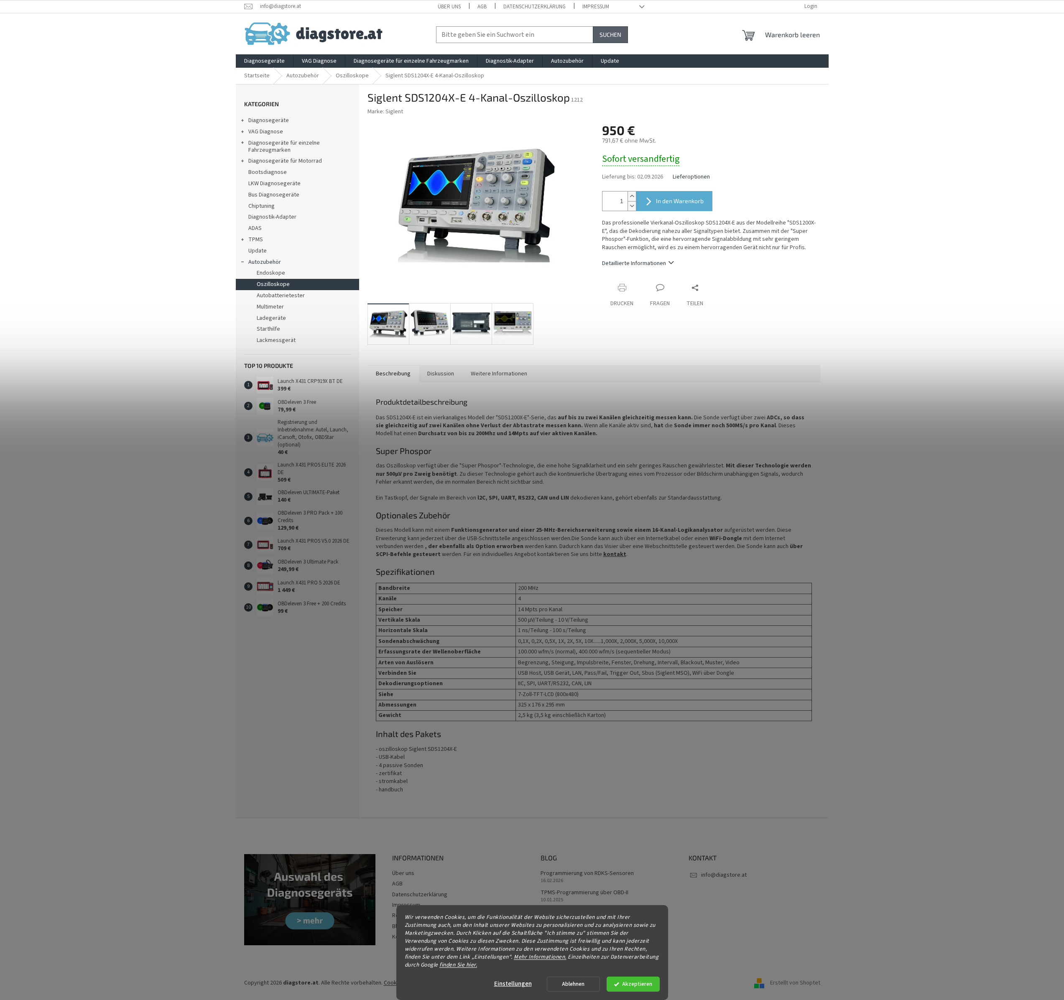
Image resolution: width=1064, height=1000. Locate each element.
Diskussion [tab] (440, 374)
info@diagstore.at (724, 875)
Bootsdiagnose (267, 172)
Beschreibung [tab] (393, 374)
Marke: (385, 111)
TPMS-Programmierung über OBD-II (584, 893)
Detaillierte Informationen (634, 263)
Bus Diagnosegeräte (273, 195)
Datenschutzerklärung (534, 6)
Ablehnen (573, 984)
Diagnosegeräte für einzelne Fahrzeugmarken (284, 146)
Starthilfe (268, 329)
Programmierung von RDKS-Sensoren (587, 874)
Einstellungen (513, 984)
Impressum (595, 6)
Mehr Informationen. (540, 956)
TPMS (255, 239)
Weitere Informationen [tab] (499, 374)
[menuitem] (264, 61)
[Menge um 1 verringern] (632, 206)
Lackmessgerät (276, 340)
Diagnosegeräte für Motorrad (285, 161)
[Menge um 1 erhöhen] (632, 196)
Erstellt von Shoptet (795, 983)
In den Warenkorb (680, 200)
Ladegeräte (271, 318)
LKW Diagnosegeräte (274, 183)
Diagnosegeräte (268, 120)
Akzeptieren (637, 984)
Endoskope (271, 273)
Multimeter (270, 307)
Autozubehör (264, 262)
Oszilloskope (273, 284)
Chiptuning (261, 206)
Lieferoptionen (691, 177)
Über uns (449, 6)
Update (257, 251)
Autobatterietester (281, 295)
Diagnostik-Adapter (272, 217)
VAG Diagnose (265, 132)
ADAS (255, 228)
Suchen (610, 34)
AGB (482, 6)
